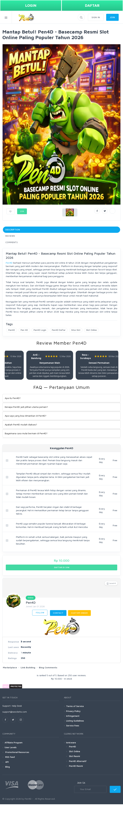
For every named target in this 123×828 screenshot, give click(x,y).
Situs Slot (75, 330)
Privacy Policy (73, 711)
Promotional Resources (17, 752)
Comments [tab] (11, 242)
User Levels (10, 747)
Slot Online (91, 330)
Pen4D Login (40, 330)
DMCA (5, 686)
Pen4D (9, 262)
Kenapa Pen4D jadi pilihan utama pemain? (26, 407)
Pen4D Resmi (76, 766)
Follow (39, 612)
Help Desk (17, 705)
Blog (7, 766)
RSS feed (10, 757)
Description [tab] (12, 229)
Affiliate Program (13, 742)
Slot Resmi (74, 756)
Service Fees (72, 725)
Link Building (28, 667)
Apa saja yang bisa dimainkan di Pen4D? (25, 415)
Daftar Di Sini (61, 567)
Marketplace (10, 667)
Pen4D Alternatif (77, 761)
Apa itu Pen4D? (12, 398)
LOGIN (30, 5)
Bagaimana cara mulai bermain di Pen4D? (26, 433)
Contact (58, 613)
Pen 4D (24, 330)
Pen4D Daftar (59, 330)
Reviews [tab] (10, 236)
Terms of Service (75, 706)
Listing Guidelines (75, 720)
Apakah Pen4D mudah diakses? (21, 424)
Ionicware (71, 742)
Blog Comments (48, 667)
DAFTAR (92, 5)
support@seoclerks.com (14, 711)
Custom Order (79, 613)
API (7, 761)
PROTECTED (16, 686)
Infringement (72, 715)
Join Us (81, 782)
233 (22, 211)
